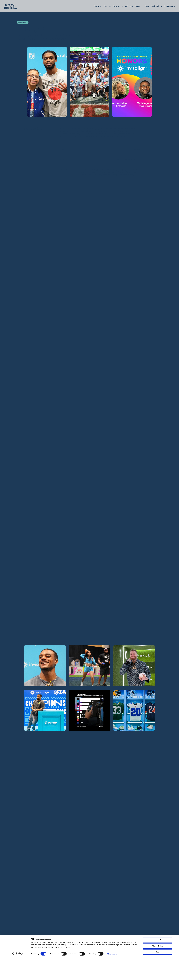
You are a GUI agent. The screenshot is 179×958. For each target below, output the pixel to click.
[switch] (64, 954)
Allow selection (157, 946)
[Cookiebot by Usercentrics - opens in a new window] (17, 954)
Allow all (157, 940)
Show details (112, 954)
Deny (157, 952)
